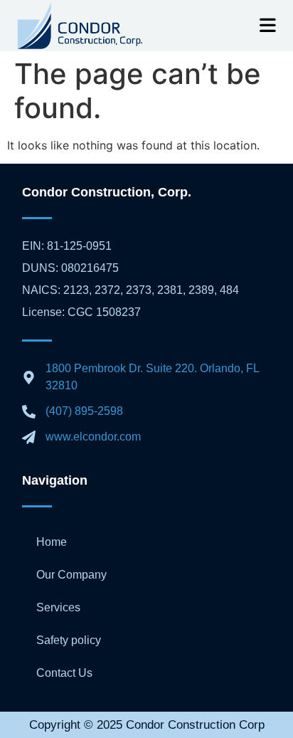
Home (51, 542)
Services (58, 607)
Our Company (71, 575)
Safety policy (68, 640)
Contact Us (64, 673)
